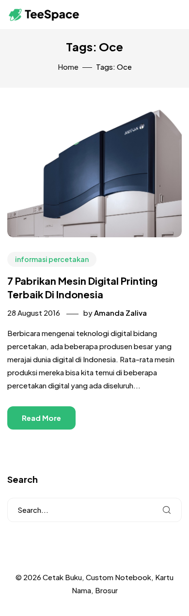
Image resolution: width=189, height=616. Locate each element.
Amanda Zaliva (120, 312)
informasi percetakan (52, 259)
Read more (41, 417)
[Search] (166, 510)
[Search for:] (94, 510)
